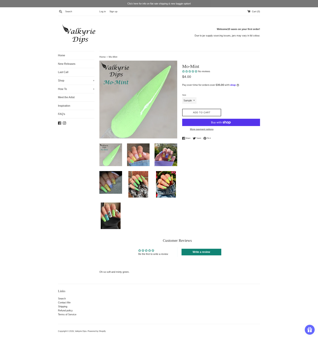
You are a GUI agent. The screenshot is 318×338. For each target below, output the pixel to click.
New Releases (66, 63)
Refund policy (65, 310)
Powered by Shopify (97, 331)
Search (62, 298)
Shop (76, 80)
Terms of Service (67, 314)
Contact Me (64, 302)
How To (76, 89)
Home (61, 55)
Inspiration (64, 105)
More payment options (201, 129)
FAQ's (61, 114)
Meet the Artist (66, 97)
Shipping (62, 306)
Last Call (63, 72)
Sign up (113, 11)
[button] (189, 71)
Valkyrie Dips (81, 331)
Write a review (201, 252)
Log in (102, 11)
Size (184, 95)
